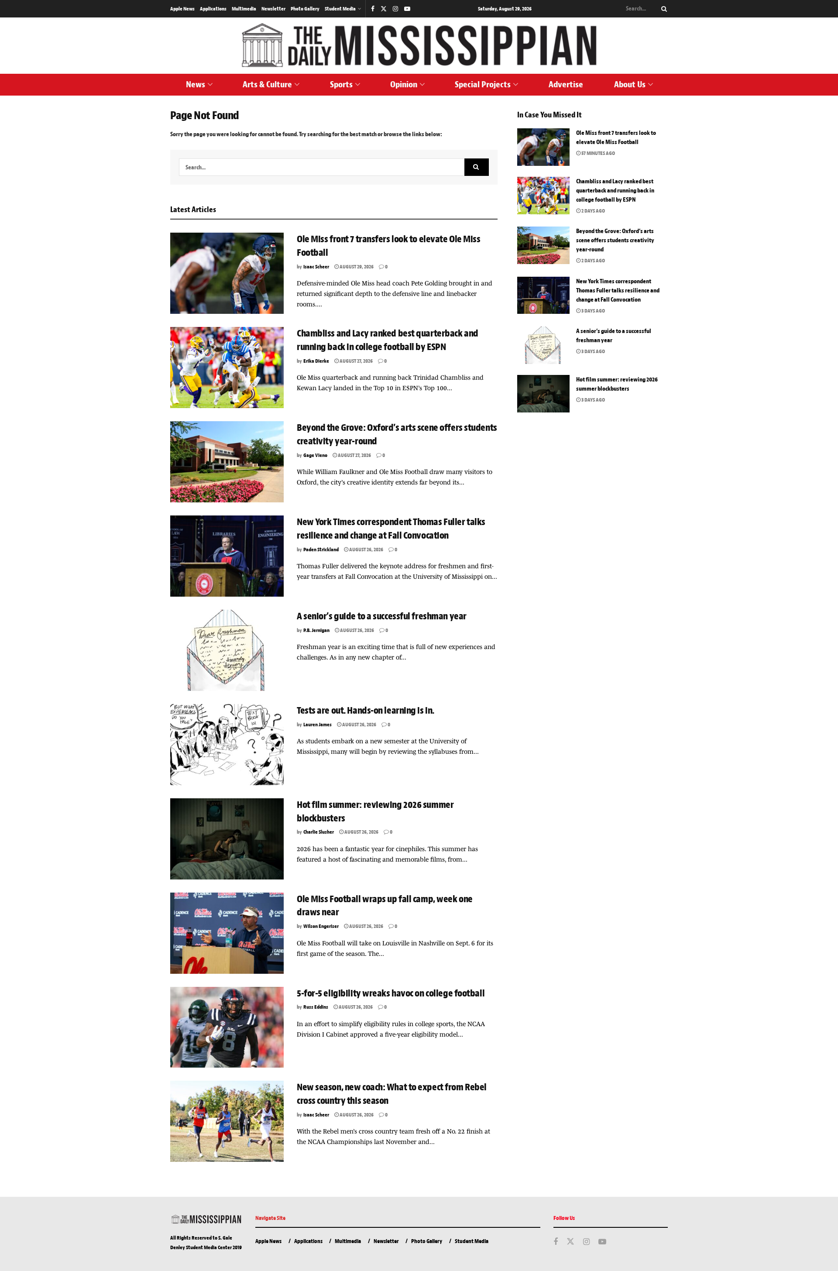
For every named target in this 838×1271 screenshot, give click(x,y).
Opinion (403, 84)
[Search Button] (662, 8)
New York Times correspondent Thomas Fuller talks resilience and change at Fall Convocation (617, 290)
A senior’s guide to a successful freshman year (382, 616)
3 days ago (592, 310)
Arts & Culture (267, 84)
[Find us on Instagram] (395, 9)
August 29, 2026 (356, 266)
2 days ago (592, 210)
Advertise (566, 84)
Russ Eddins (315, 1006)
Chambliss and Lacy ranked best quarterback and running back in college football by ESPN (615, 190)
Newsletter (273, 8)
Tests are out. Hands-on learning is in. (365, 710)
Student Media (340, 8)
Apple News (182, 8)
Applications (213, 8)
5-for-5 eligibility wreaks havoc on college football (391, 993)
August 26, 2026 (365, 549)
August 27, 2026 (356, 360)
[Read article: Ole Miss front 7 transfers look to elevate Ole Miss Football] (227, 273)
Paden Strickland (321, 549)
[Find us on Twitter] (384, 9)
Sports (341, 84)
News (195, 84)
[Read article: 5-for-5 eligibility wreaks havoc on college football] (227, 1027)
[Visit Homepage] (419, 46)
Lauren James (317, 724)
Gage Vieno (315, 455)
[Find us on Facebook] (372, 9)
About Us (630, 84)
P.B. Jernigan (316, 630)
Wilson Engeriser (321, 926)
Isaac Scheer (316, 266)
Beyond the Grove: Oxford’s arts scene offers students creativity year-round (615, 240)
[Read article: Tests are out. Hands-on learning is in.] (227, 744)
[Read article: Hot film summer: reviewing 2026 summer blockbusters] (227, 838)
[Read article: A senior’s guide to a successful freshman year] (227, 650)
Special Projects (483, 84)
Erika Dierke (316, 360)
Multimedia (244, 8)
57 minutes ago (597, 153)
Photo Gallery (305, 8)
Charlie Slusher (318, 831)
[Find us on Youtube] (407, 9)
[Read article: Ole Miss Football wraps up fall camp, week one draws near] (227, 933)
